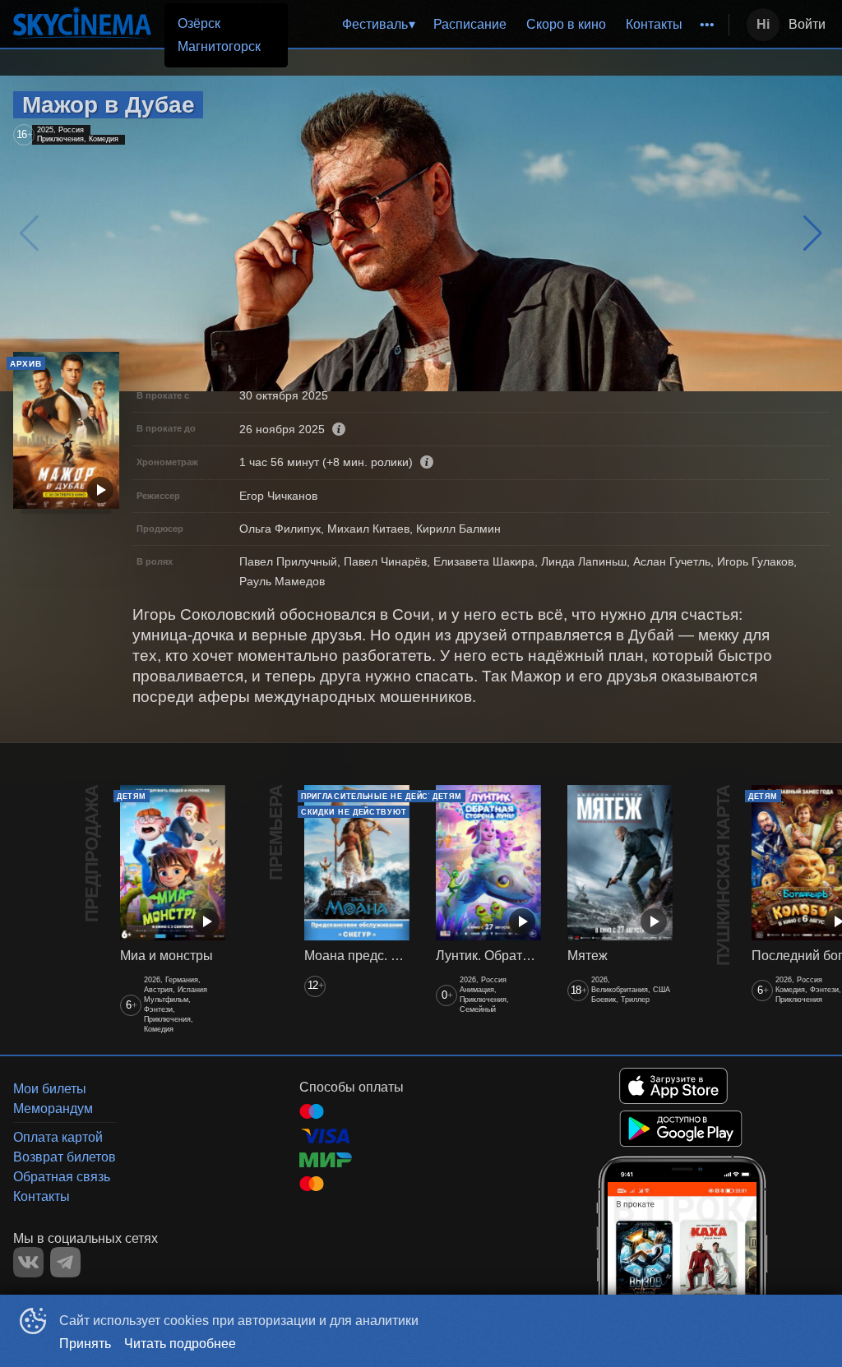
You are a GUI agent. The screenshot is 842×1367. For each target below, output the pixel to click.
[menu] (486, 24)
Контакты (654, 24)
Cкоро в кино (566, 24)
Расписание (470, 24)
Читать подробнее (180, 1344)
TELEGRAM (65, 1262)
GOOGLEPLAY (681, 1129)
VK (28, 1262)
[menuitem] (378, 24)
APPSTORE (673, 1086)
